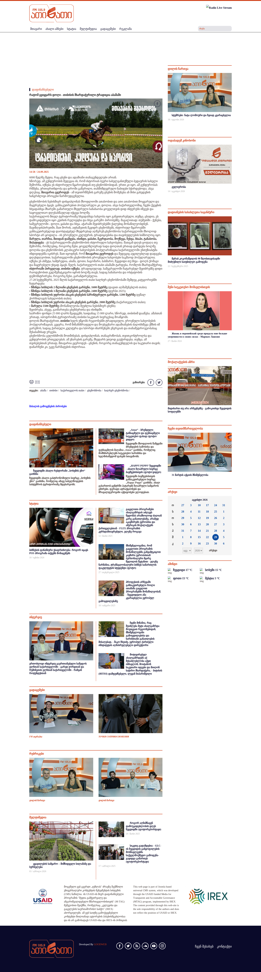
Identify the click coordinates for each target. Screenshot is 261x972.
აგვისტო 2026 (200, 500)
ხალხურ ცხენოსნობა (116, 390)
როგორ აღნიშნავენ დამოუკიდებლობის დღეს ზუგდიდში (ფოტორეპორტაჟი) (143, 826)
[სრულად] (231, 124)
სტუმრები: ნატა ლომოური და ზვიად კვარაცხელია (201, 115)
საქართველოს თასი (72, 390)
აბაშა (43, 390)
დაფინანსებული (43, 89)
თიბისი (53, 390)
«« (173, 500)
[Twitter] (158, 382)
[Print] (32, 381)
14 (199, 530)
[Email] (38, 381)
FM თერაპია (35, 736)
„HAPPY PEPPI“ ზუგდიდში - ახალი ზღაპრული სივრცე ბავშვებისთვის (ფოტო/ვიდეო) (143, 468)
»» (226, 500)
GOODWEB (100, 944)
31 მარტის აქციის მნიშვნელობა (190, 475)
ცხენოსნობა (94, 390)
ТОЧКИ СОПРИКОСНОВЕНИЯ (114, 736)
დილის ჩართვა (37, 800)
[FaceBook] (157, 104)
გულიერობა (179, 187)
